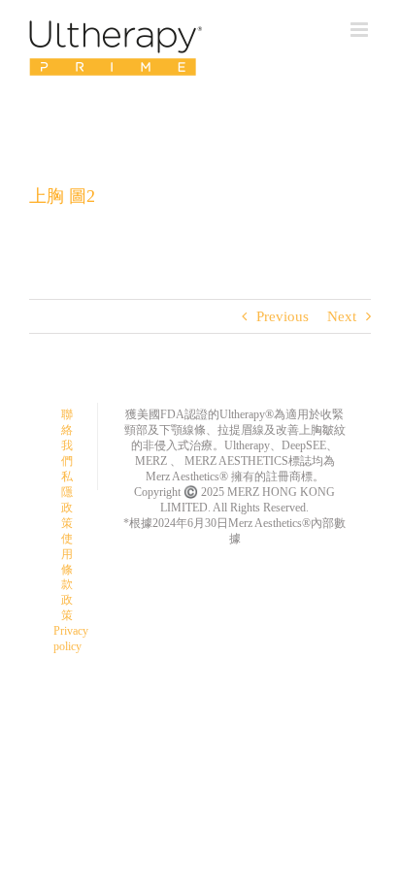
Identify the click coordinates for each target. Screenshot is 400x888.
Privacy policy (70, 638)
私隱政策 (67, 500)
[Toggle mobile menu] (360, 29)
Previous (282, 316)
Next (341, 316)
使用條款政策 (67, 577)
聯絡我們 (67, 438)
